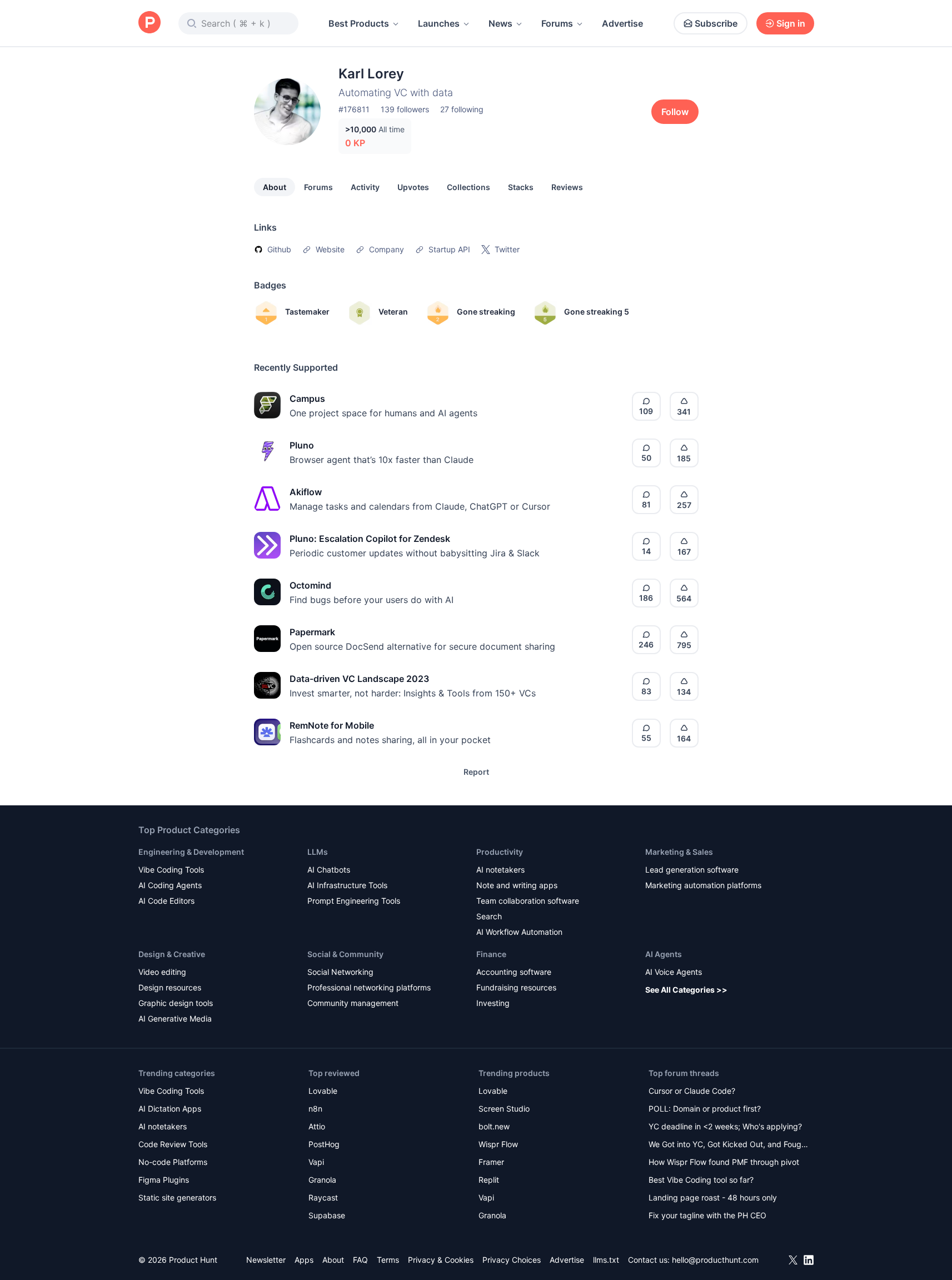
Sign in (790, 23)
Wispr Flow (498, 1144)
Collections (468, 187)
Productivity (499, 851)
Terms (388, 1259)
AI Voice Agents (673, 972)
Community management (352, 1003)
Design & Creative (171, 954)
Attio (316, 1126)
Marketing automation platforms (703, 885)
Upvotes (413, 187)
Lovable (322, 1090)
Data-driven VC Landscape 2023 (359, 678)
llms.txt (606, 1259)
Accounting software (513, 972)
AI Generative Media (175, 1018)
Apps (304, 1259)
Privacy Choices (511, 1259)
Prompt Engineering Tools (353, 900)
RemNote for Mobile (332, 725)
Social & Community (345, 954)
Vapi (316, 1162)
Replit (489, 1179)
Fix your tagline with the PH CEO (707, 1215)
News (500, 23)
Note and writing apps (516, 885)
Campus (307, 398)
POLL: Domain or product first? (705, 1108)
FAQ (360, 1259)
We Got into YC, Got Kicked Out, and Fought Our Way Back (729, 1145)
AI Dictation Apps (169, 1108)
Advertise (622, 23)
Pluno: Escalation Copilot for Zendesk (370, 538)
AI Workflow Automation (519, 932)
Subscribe (716, 23)
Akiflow (306, 491)
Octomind (310, 585)
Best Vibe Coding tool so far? (701, 1179)
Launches (439, 23)
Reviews (567, 187)
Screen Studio (504, 1108)
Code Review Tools (172, 1144)
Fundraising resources (516, 987)
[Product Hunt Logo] (149, 23)
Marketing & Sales (679, 851)
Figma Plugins (163, 1179)
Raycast (323, 1197)
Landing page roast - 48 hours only (713, 1197)
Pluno (302, 445)
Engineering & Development (191, 851)
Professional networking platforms (369, 987)
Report (476, 771)
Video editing (162, 972)
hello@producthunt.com (715, 1259)
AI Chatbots (328, 869)
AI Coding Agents (170, 885)
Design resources (169, 987)
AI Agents (663, 954)
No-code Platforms (172, 1162)
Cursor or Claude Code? (692, 1090)
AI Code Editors (166, 900)
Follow (675, 111)
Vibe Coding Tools (171, 869)
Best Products (358, 23)
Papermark (312, 631)
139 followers (405, 109)
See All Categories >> (686, 989)
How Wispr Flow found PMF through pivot (724, 1162)
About (274, 187)
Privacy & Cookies (440, 1259)
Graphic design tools (175, 1003)
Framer (491, 1162)
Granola (322, 1179)
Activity (365, 187)
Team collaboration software (527, 900)
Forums (557, 23)
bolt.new (494, 1126)
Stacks (521, 187)
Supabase (326, 1215)
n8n (315, 1108)
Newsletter (266, 1259)
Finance (491, 954)
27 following (462, 109)
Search (489, 916)
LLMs (317, 851)
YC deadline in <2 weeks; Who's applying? (725, 1126)
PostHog (324, 1144)
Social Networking (340, 972)
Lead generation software (692, 869)
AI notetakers (500, 869)
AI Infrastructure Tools (347, 885)
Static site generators (177, 1197)
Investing (493, 1003)
